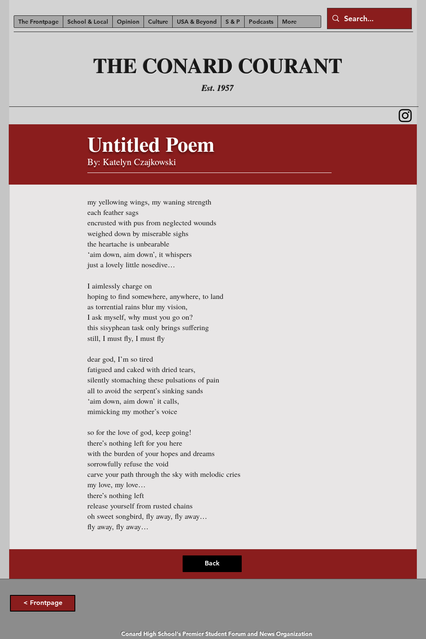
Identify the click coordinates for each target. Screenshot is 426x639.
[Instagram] (405, 115)
